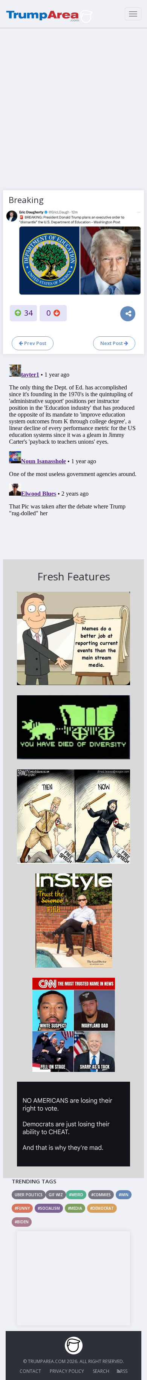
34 (28, 313)
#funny (22, 1208)
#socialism (49, 1208)
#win (124, 1194)
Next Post (112, 343)
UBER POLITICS (29, 1194)
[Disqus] (73, 456)
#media (75, 1208)
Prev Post (34, 343)
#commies (101, 1194)
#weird (76, 1194)
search (101, 1371)
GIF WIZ (56, 1194)
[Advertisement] (73, 107)
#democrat (102, 1208)
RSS (123, 1371)
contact (30, 1371)
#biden (22, 1221)
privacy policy (67, 1371)
